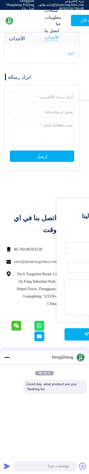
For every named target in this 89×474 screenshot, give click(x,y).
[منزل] (24, 20)
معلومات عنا (53, 20)
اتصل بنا (51, 30)
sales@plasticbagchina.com (35, 261)
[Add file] (82, 466)
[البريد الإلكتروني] (45, 340)
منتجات (51, 10)
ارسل (42, 156)
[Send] (7, 466)
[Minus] (7, 357)
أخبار (70, 53)
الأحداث (51, 37)
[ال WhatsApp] (45, 329)
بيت (47, 3)
